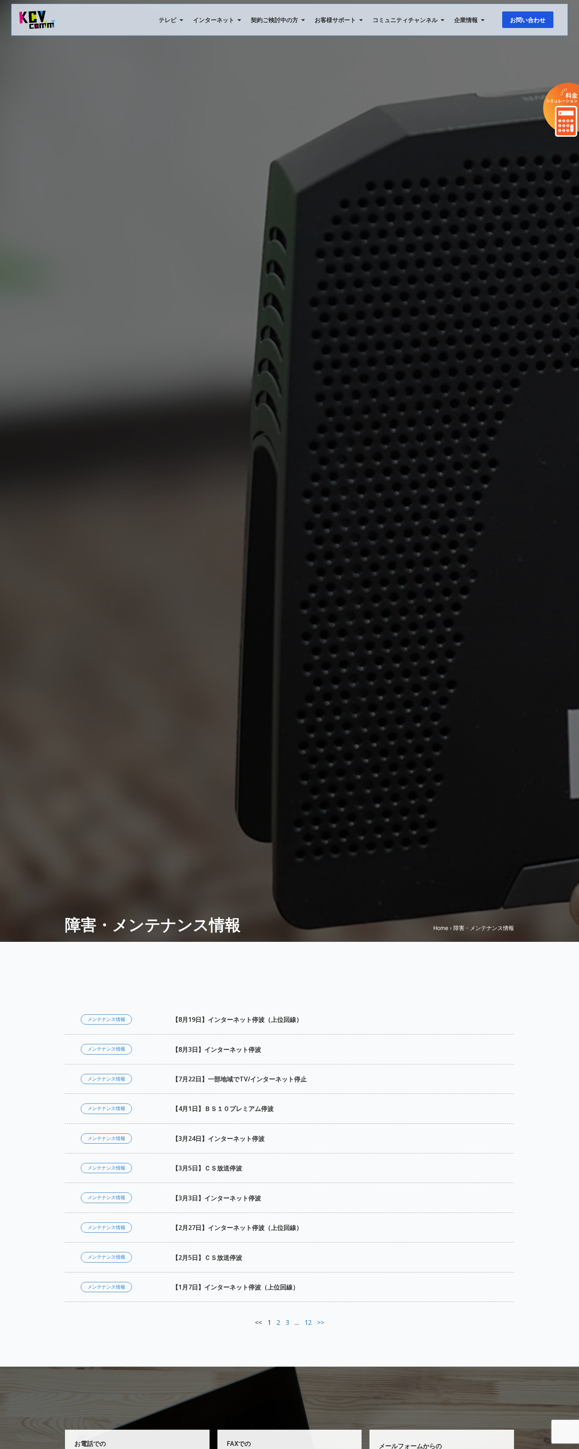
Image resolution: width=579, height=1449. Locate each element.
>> (320, 1322)
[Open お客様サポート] (361, 19)
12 (308, 1322)
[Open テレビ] (181, 19)
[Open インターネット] (239, 19)
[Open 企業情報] (483, 19)
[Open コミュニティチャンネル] (442, 19)
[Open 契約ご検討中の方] (303, 19)
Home (440, 927)
